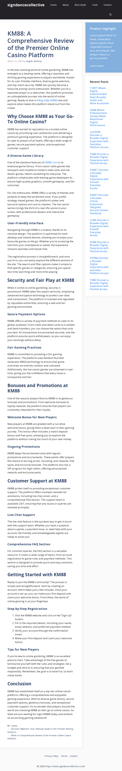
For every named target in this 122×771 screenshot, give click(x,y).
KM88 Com (51, 162)
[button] (110, 14)
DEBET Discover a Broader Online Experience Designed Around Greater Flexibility (99, 204)
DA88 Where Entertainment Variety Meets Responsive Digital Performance (98, 117)
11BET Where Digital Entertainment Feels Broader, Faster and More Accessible (99, 95)
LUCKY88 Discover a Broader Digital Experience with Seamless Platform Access (99, 139)
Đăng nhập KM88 (47, 100)
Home (53, 4)
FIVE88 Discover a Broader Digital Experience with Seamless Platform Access (99, 265)
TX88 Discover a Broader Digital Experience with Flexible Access (99, 284)
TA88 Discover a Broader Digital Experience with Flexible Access (99, 158)
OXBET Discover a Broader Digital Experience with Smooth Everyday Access (99, 179)
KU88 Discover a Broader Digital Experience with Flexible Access (99, 246)
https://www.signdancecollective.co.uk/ (65, 766)
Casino (14, 725)
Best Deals (80, 4)
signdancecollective (25, 4)
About (66, 4)
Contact (108, 4)
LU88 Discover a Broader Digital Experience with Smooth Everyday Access (99, 227)
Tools (95, 4)
